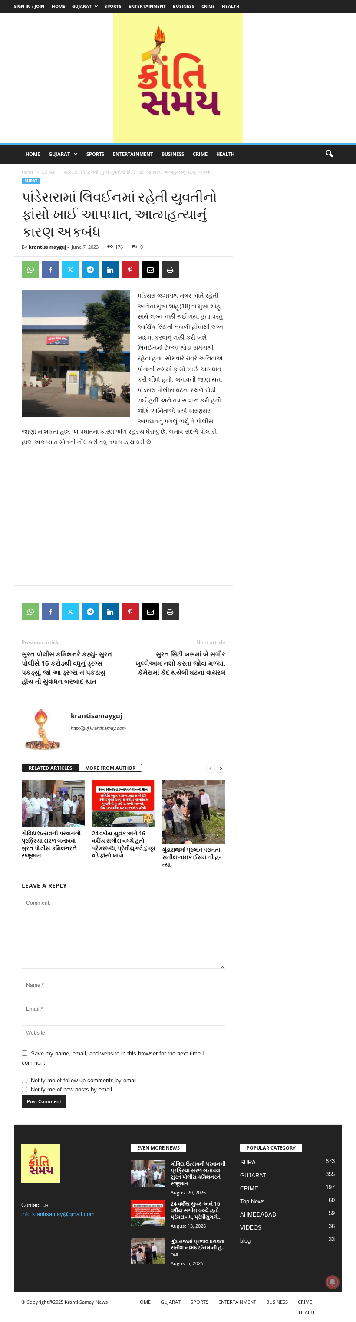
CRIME (208, 6)
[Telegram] (90, 269)
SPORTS (113, 6)
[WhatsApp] (30, 269)
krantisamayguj (47, 247)
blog (245, 1240)
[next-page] (221, 768)
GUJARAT (82, 6)
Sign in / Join (29, 6)
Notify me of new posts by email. (72, 1089)
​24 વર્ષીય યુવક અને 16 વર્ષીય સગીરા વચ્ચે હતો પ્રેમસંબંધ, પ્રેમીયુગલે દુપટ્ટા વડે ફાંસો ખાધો (123, 844)
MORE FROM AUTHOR (110, 768)
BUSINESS (183, 6)
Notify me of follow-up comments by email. (84, 1080)
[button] (329, 154)
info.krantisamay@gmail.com (58, 1214)
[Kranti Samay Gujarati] (178, 78)
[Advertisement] (123, 518)
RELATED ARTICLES (50, 768)
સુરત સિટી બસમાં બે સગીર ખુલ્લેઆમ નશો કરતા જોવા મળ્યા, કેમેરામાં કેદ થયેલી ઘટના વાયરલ (180, 662)
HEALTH (231, 6)
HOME (58, 6)
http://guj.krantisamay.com (98, 728)
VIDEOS (251, 1227)
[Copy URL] (190, 269)
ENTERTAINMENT (147, 6)
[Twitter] (70, 269)
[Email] (150, 269)
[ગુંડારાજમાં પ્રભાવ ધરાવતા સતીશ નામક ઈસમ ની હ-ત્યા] (193, 812)
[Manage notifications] (333, 1282)
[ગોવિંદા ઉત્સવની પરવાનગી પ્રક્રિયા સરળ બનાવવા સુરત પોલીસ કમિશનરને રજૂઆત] (53, 803)
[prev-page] (210, 768)
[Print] (170, 269)
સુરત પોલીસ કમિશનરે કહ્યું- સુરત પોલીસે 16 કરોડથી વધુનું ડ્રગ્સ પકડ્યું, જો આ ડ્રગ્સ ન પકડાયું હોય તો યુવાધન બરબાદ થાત (67, 667)
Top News (252, 1201)
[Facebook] (50, 269)
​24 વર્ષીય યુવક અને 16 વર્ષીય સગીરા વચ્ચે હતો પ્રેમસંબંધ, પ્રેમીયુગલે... (196, 1210)
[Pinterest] (130, 269)
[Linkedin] (110, 269)
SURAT (48, 172)
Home (28, 172)
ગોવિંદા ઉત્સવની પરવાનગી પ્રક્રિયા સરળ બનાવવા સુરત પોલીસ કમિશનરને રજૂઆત (51, 844)
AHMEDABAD (258, 1214)
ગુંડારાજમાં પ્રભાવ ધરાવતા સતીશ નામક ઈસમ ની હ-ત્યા (191, 857)
